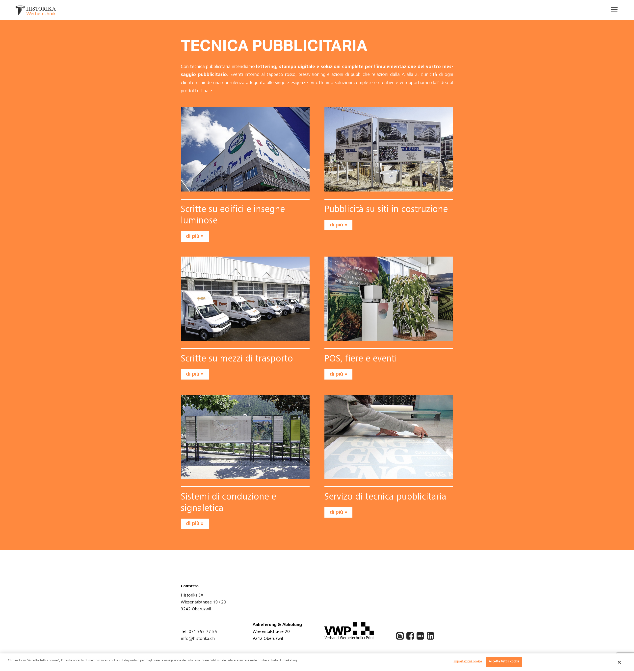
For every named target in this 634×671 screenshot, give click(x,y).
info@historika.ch (198, 639)
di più (192, 236)
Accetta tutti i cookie (504, 661)
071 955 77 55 (203, 632)
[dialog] (317, 662)
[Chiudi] (619, 662)
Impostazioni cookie (468, 661)
